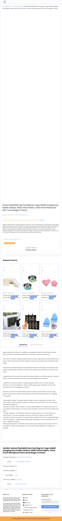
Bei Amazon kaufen (9, 243)
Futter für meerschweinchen (14, 6)
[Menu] (5, 2)
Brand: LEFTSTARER (21, 484)
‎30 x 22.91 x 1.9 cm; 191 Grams (23, 457)
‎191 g (16, 475)
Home (4, 6)
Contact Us (27, 505)
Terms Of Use (28, 512)
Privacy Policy (28, 510)
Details (41, 220)
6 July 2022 (18, 479)
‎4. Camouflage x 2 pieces (22, 462)
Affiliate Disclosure (30, 507)
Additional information (36, 344)
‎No (16, 466)
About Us (27, 502)
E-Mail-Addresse (46, 499)
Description (23, 344)
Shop (26, 500)
